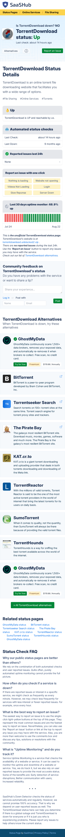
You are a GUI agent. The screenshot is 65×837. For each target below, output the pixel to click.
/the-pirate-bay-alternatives (18, 424)
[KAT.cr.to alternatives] (7, 458)
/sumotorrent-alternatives (17, 514)
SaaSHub (28, 833)
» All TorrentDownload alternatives (33, 605)
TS (6, 403)
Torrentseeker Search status (18, 628)
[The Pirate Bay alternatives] (7, 429)
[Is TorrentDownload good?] (26, 50)
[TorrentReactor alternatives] (7, 487)
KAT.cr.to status (23, 632)
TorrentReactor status (49, 632)
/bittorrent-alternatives (15, 373)
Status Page (15, 833)
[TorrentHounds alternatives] (7, 544)
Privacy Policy (41, 833)
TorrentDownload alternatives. (41, 255)
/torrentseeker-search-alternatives (22, 399)
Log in (6, 297)
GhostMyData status (14, 624)
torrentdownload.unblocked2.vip (20, 242)
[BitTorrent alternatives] (7, 379)
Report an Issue (52, 50)
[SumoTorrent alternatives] (7, 519)
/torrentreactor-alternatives (18, 481)
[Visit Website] (61, 376)
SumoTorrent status (18, 635)
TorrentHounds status (46, 635)
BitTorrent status (40, 624)
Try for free (20, 364)
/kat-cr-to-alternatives (15, 453)
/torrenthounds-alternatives (18, 539)
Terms (53, 833)
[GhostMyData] (7, 340)
